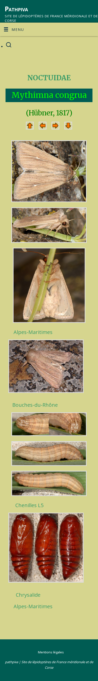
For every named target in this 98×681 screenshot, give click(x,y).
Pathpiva (16, 9)
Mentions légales (51, 652)
